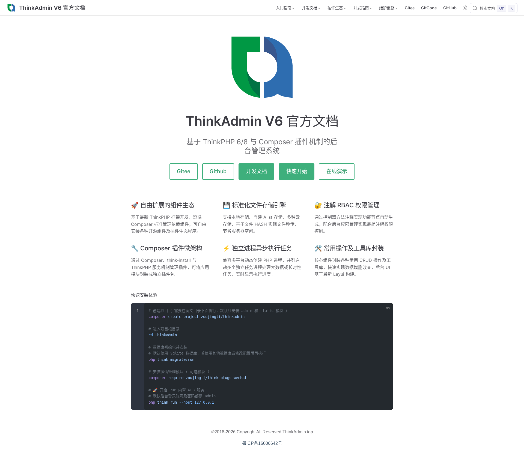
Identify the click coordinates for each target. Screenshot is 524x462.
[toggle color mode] (465, 8)
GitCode (429, 7)
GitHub (450, 7)
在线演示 (336, 171)
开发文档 (256, 171)
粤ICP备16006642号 (262, 443)
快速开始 (296, 171)
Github (218, 171)
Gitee (410, 7)
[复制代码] (385, 310)
